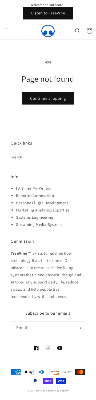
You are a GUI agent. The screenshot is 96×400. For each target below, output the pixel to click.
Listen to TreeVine (48, 12)
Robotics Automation (35, 195)
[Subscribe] (79, 328)
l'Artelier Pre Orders (33, 188)
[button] (7, 31)
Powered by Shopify (57, 390)
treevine (41, 390)
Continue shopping (48, 98)
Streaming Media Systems (39, 224)
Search (16, 157)
